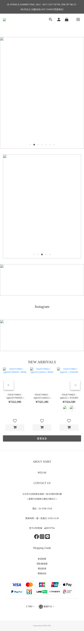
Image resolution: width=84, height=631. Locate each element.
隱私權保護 (42, 563)
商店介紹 (42, 472)
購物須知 (42, 573)
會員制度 (42, 558)
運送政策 (42, 568)
